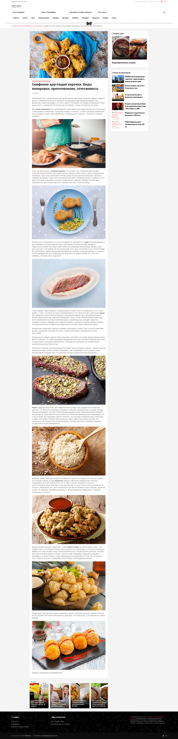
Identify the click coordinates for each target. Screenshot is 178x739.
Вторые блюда (43, 18)
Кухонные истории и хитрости (81, 12)
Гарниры (56, 18)
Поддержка (15, 724)
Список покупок (154, 1)
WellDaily (28, 736)
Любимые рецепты (141, 1)
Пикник (105, 18)
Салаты (25, 18)
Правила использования (20, 727)
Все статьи (102, 12)
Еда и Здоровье (18, 12)
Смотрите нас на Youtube (60, 724)
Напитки (75, 18)
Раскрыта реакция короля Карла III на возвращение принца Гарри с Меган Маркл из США (135, 106)
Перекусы (95, 18)
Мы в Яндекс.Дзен (57, 721)
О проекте (15, 721)
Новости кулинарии (48, 12)
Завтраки (85, 18)
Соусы (114, 18)
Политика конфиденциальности (45, 736)
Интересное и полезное (41, 81)
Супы (33, 18)
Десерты (65, 18)
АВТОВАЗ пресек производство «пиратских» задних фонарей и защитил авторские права (135, 79)
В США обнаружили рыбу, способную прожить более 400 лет (134, 124)
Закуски (16, 18)
